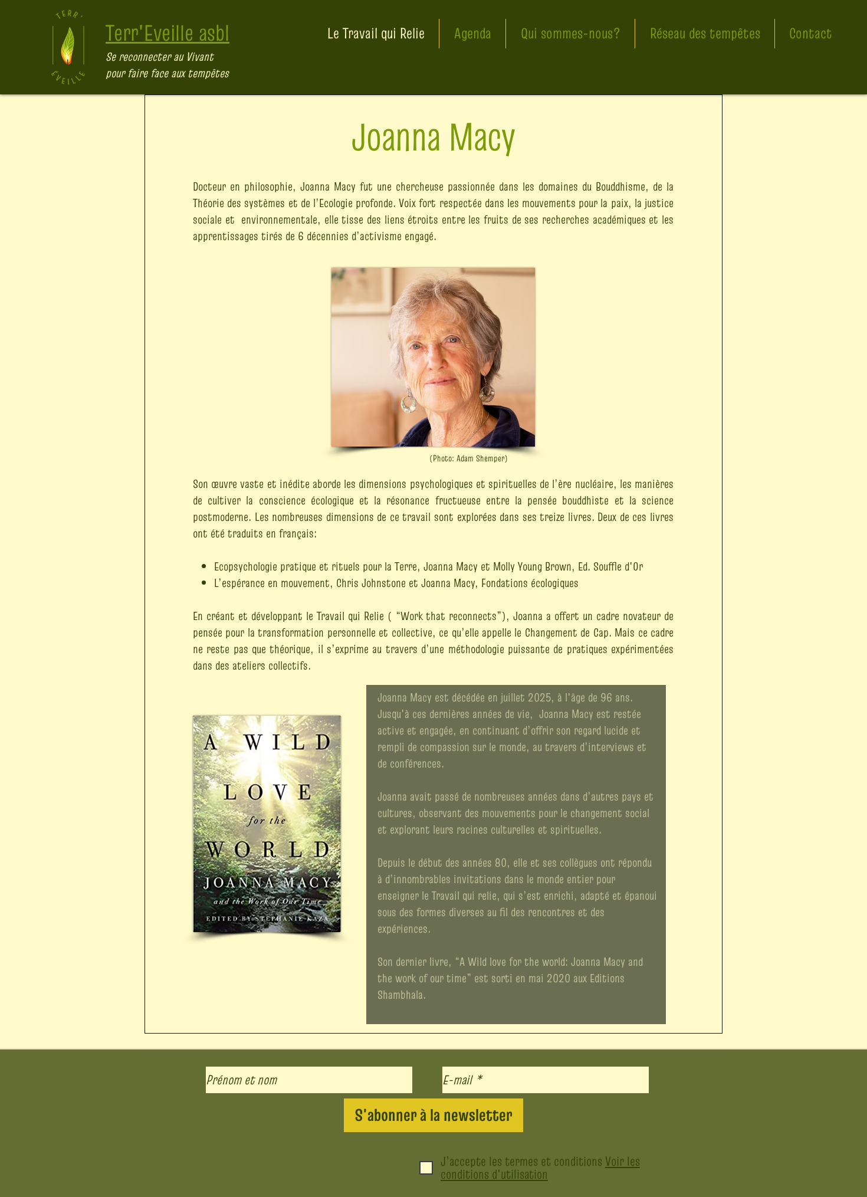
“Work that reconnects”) (451, 616)
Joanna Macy (328, 186)
